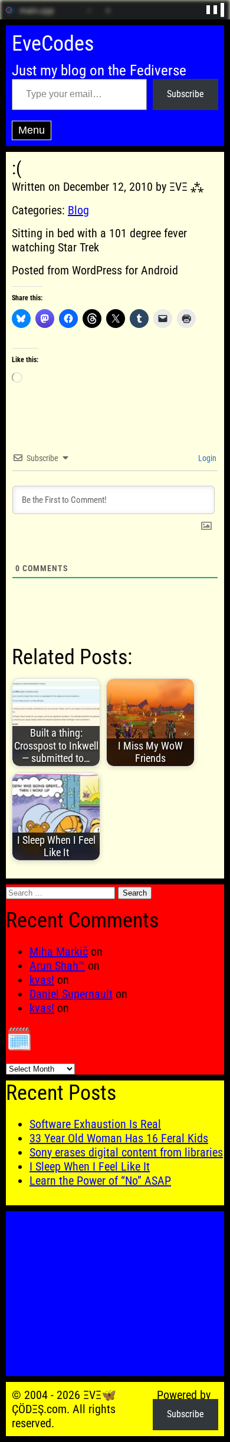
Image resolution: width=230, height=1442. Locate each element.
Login (206, 458)
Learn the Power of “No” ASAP (100, 1181)
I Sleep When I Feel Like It (89, 1166)
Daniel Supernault (71, 994)
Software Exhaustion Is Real (95, 1124)
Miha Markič (58, 951)
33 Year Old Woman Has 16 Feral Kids (118, 1138)
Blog (78, 210)
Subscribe (185, 94)
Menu (31, 130)
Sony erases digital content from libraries (126, 1152)
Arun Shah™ (57, 966)
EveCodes (53, 43)
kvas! (41, 980)
